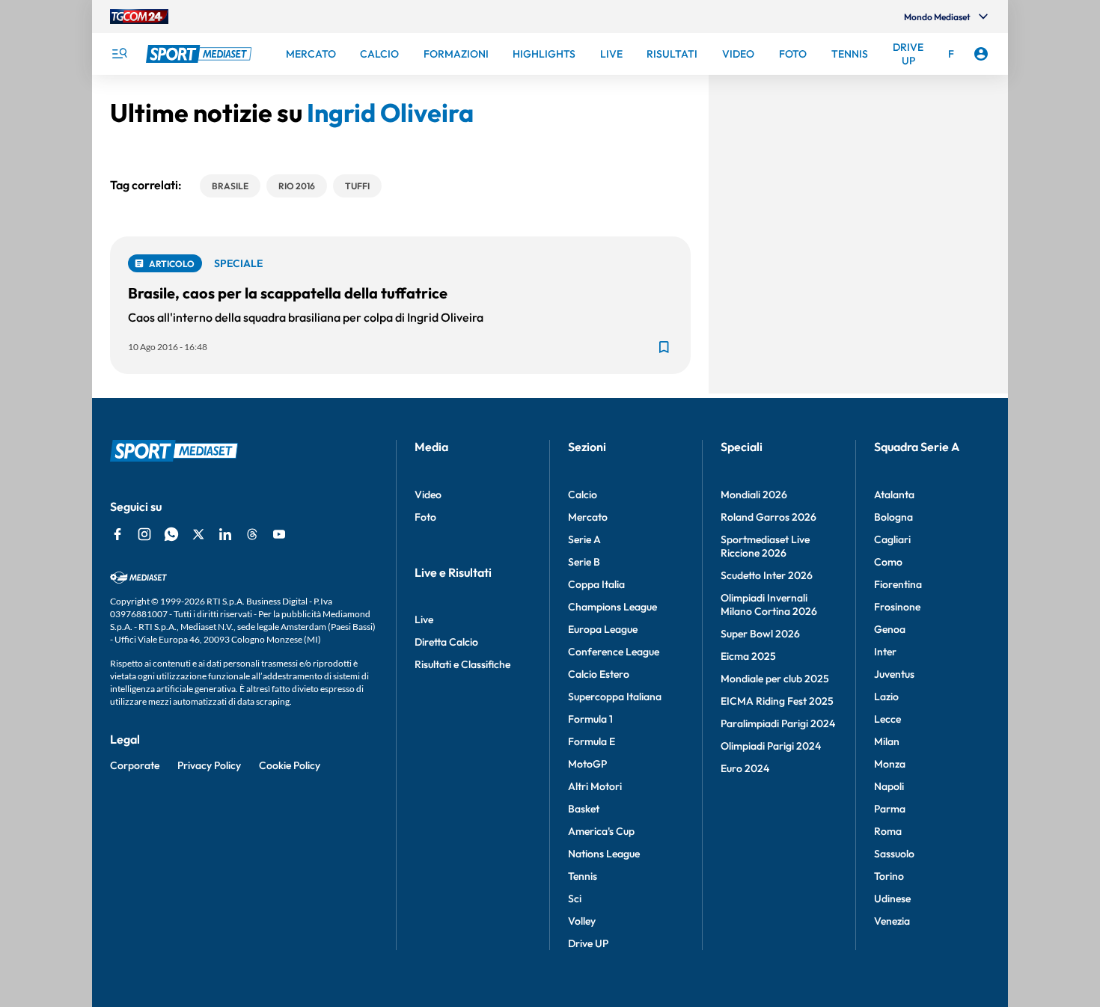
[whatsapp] (171, 534)
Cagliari (892, 539)
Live (424, 619)
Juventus (894, 674)
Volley (582, 921)
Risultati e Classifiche (462, 664)
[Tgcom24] (139, 16)
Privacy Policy (209, 765)
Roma (888, 831)
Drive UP (588, 943)
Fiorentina (898, 584)
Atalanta (894, 494)
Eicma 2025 (748, 656)
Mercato (588, 517)
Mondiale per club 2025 (775, 678)
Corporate (134, 765)
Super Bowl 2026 (760, 633)
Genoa (889, 629)
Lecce (887, 719)
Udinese (892, 898)
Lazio (886, 696)
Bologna (893, 517)
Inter (885, 651)
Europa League (603, 629)
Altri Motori (595, 786)
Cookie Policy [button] (289, 765)
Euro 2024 (745, 768)
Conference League (613, 651)
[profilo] (981, 54)
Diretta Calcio (446, 642)
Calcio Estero (598, 674)
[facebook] (117, 534)
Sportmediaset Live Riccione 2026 (765, 546)
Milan (886, 741)
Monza (889, 764)
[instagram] (144, 534)
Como (888, 562)
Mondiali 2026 (754, 494)
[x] (198, 534)
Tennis (582, 876)
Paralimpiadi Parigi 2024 (778, 723)
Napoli (889, 786)
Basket (583, 808)
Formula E (591, 741)
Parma (889, 808)
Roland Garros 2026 (768, 517)
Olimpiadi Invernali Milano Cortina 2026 (769, 604)
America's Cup (601, 831)
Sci (574, 898)
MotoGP (587, 764)
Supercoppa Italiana (614, 696)
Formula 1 (590, 719)
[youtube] (279, 534)
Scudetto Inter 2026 (767, 575)
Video (428, 494)
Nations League (604, 853)
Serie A (584, 539)
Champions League (612, 606)
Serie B (584, 562)
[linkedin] (225, 534)
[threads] (252, 534)
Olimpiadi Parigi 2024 (771, 746)
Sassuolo (894, 853)
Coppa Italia (596, 584)
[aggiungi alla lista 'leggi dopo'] (664, 347)
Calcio (582, 494)
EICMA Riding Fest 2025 (777, 701)
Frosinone (897, 606)
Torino (889, 876)
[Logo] (200, 54)
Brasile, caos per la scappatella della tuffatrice (287, 293)
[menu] (119, 54)
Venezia (892, 921)
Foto (425, 517)
